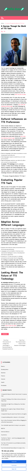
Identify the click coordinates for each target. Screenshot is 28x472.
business (5, 334)
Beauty (3, 366)
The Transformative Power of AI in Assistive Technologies (19, 343)
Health (2, 382)
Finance (3, 376)
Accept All (14, 461)
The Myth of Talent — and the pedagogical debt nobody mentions (13, 439)
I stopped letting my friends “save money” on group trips (14, 395)
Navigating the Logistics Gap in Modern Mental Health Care (12, 410)
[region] (14, 460)
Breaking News (4, 369)
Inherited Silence (5, 431)
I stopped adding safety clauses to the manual (12, 417)
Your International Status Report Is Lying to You (13, 448)
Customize (14, 465)
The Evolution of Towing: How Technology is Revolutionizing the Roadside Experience (8, 345)
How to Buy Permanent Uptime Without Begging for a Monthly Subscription (14, 421)
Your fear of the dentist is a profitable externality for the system (13, 443)
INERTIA (3, 428)
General (3, 379)
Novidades (3, 385)
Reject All (14, 469)
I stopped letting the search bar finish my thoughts (14, 414)
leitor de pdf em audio (20, 94)
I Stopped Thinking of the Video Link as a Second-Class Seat (13, 400)
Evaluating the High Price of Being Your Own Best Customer (13, 405)
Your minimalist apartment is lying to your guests (13, 425)
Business (3, 372)
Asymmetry (4, 435)
